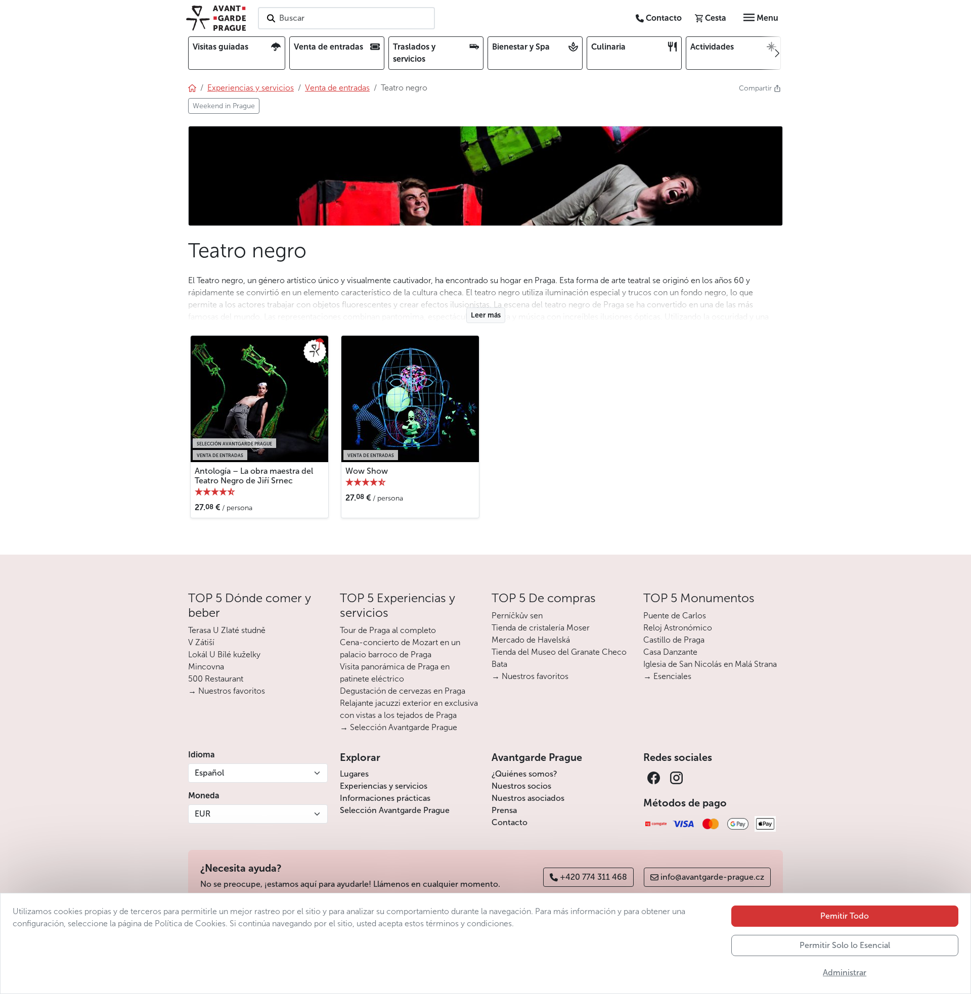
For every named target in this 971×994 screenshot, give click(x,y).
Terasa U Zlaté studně (227, 630)
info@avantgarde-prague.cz (712, 877)
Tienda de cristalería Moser (541, 627)
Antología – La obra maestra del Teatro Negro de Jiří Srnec (254, 475)
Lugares (354, 774)
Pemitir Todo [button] (844, 916)
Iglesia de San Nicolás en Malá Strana (710, 664)
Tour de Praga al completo (388, 630)
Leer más (486, 315)
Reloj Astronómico (677, 627)
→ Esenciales (667, 676)
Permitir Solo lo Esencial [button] (845, 945)
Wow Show (366, 471)
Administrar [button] (844, 972)
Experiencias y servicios (383, 786)
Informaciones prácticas (385, 798)
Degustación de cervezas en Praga (402, 691)
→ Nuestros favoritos (226, 691)
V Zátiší (201, 642)
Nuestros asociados (528, 798)
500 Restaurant (215, 679)
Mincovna (206, 666)
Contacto (509, 822)
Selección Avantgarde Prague (395, 810)
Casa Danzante (670, 652)
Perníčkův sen (517, 615)
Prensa (504, 810)
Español (209, 773)
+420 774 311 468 (593, 877)
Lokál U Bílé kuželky (224, 654)
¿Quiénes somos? (524, 774)
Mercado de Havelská (531, 640)
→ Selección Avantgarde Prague (398, 727)
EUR (202, 814)
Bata (499, 664)
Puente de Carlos (674, 615)
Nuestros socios (521, 786)
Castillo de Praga (673, 640)
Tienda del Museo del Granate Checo (559, 652)
